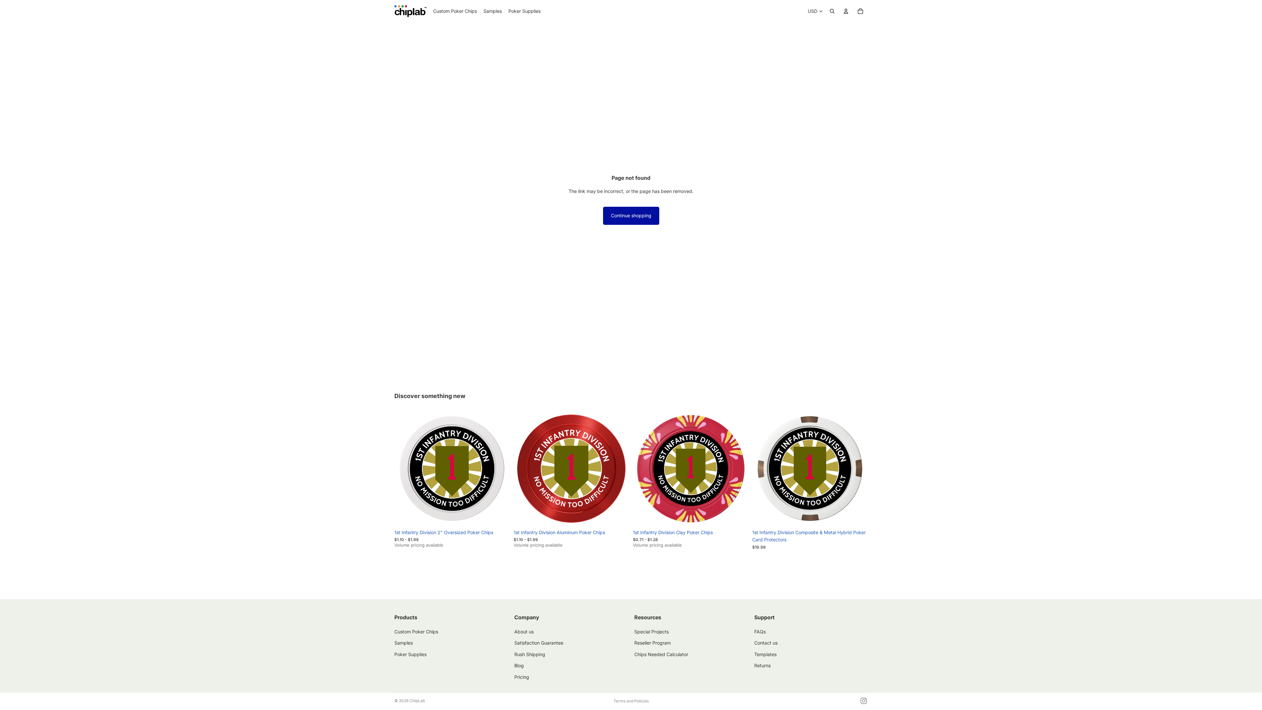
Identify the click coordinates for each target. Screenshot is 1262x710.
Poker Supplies (410, 654)
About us (524, 631)
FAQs (760, 631)
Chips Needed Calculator (661, 654)
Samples (403, 643)
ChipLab (417, 700)
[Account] (846, 11)
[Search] (832, 11)
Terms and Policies (631, 700)
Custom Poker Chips (416, 631)
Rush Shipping (529, 654)
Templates (765, 654)
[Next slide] (500, 469)
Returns (762, 665)
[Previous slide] (404, 469)
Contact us (766, 643)
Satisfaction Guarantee (538, 643)
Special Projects (651, 631)
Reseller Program (652, 643)
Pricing (521, 677)
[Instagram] (864, 701)
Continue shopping (631, 215)
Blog (519, 665)
